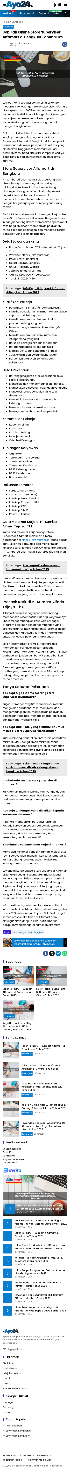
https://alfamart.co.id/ (36, 540)
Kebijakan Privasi (12, 1373)
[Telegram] (58, 953)
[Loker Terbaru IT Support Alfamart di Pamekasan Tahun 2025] (18, 976)
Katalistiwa (9, 1155)
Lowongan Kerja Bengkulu (29, 932)
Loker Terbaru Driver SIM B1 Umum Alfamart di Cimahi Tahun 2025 (50, 992)
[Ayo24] (21, 4)
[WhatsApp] (64, 953)
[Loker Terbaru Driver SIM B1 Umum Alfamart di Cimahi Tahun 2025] (51, 976)
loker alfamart (14, 1425)
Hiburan (7, 1412)
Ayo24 (13, 43)
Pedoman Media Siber (15, 1388)
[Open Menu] (60, 5)
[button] (54, 5)
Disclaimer (8, 1363)
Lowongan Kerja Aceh (18, 1435)
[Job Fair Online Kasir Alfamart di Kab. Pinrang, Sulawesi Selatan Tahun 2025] (11, 1109)
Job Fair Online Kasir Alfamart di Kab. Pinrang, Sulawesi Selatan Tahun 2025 (43, 1106)
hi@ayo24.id (15, 1349)
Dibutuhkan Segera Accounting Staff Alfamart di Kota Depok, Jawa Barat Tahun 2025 (40, 1309)
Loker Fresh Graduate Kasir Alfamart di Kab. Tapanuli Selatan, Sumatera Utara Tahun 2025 (41, 1247)
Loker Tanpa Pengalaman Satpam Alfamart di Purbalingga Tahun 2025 (41, 1272)
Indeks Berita (10, 1368)
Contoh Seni (10, 1162)
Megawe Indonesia (13, 1159)
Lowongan (8, 26)
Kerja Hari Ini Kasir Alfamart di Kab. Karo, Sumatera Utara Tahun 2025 (39, 1259)
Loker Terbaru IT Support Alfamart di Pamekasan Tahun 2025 (17, 992)
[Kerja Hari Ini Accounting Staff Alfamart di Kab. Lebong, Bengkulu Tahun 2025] (18, 1010)
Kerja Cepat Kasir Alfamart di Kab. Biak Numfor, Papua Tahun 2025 (38, 1284)
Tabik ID (7, 1152)
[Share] (64, 44)
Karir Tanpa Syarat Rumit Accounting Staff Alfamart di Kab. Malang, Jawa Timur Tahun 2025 (41, 1222)
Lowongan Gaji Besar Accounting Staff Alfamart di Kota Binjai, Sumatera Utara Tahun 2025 (44, 1126)
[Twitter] (52, 953)
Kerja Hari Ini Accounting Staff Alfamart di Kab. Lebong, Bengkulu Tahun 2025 (17, 1026)
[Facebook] (45, 953)
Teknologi (8, 1407)
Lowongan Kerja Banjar (18, 1430)
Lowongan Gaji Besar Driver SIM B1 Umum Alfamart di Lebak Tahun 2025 (39, 1297)
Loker (5, 1383)
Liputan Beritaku (12, 1148)
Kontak (6, 1378)
